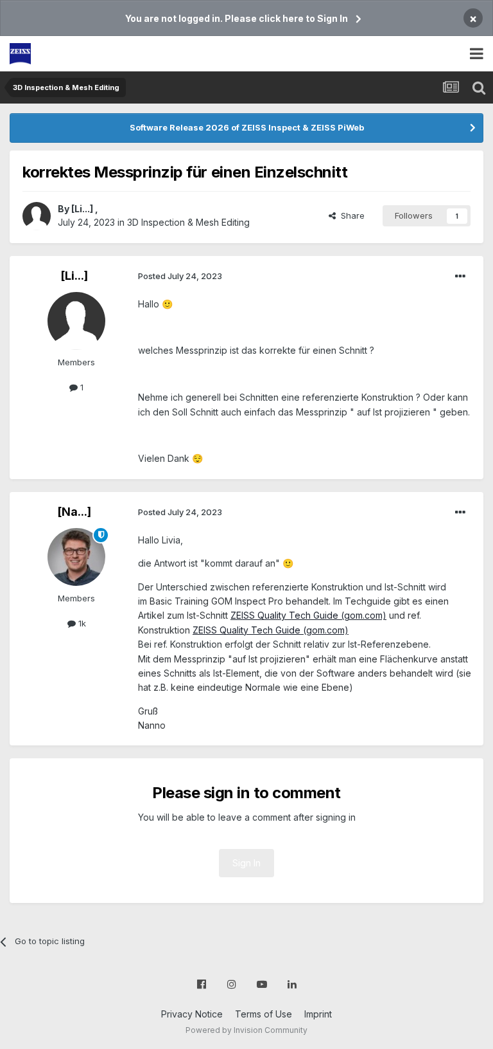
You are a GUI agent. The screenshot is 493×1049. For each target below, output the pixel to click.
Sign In (246, 862)
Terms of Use (263, 1013)
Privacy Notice (192, 1013)
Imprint (318, 1013)
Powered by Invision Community (246, 1030)
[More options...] (460, 276)
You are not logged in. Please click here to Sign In (236, 18)
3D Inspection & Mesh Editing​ (188, 222)
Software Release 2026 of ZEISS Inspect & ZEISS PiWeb (247, 127)
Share (350, 215)
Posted (180, 276)
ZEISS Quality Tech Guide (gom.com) (308, 615)
